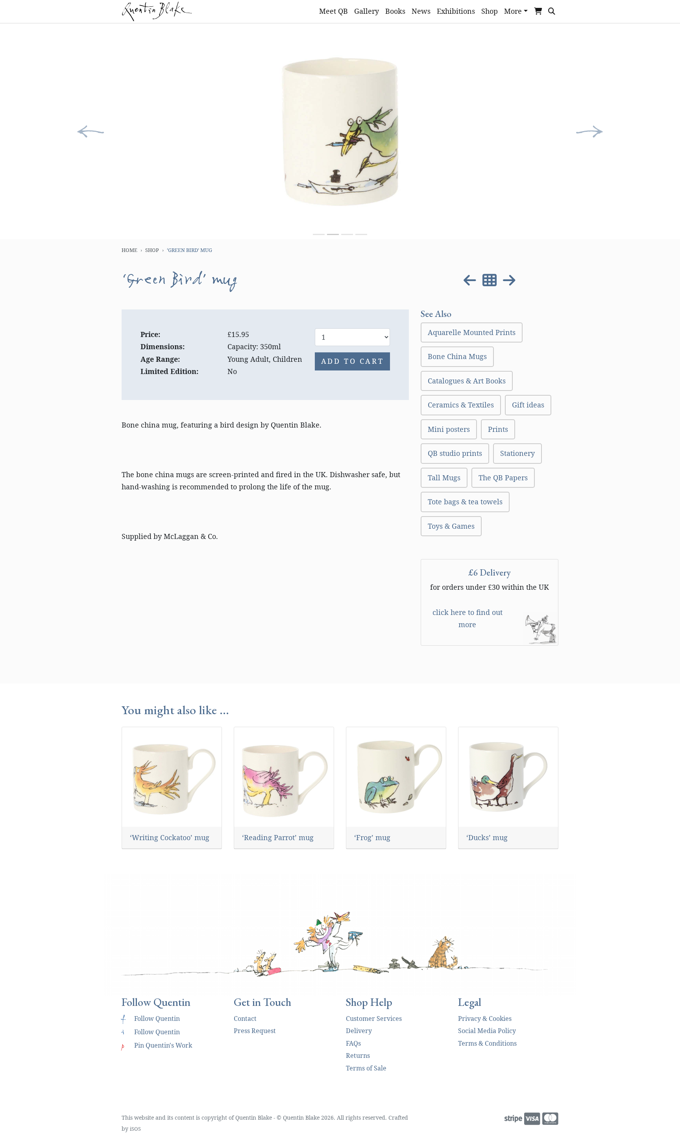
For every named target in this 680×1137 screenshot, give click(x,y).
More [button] (513, 11)
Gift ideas (528, 404)
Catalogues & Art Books (467, 380)
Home (129, 250)
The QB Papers (503, 477)
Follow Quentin (151, 1018)
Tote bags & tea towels (465, 501)
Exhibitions (456, 11)
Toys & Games (451, 526)
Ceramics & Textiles (461, 404)
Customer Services (374, 1018)
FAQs (353, 1043)
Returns (358, 1055)
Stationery (517, 453)
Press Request (255, 1030)
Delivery (359, 1030)
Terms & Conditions (487, 1043)
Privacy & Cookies (485, 1018)
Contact (245, 1018)
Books (395, 11)
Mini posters (449, 429)
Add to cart (352, 361)
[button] (91, 131)
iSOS (135, 1128)
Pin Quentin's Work (157, 1045)
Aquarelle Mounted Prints (472, 332)
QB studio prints (455, 453)
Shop (489, 11)
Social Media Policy (487, 1030)
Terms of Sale (366, 1068)
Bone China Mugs (457, 356)
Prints (498, 429)
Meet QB (333, 11)
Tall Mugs (444, 477)
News (421, 11)
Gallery (366, 11)
